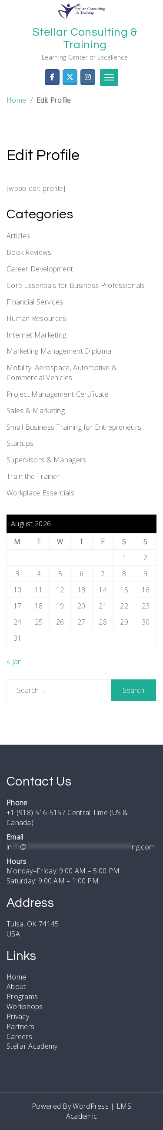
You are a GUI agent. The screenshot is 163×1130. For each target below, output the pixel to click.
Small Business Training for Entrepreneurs (74, 427)
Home (16, 100)
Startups (20, 443)
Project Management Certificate (58, 394)
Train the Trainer (33, 476)
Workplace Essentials (40, 493)
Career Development (40, 269)
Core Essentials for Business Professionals (76, 285)
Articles (18, 236)
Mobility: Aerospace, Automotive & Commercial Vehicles (62, 372)
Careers (19, 1036)
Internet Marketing (36, 335)
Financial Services (35, 302)
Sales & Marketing (36, 410)
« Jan (14, 661)
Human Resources (37, 318)
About (16, 986)
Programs (22, 996)
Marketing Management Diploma (59, 351)
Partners (20, 1026)
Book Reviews (29, 252)
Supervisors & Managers (46, 460)
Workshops (25, 1006)
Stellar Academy (32, 1046)
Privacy (18, 1016)
